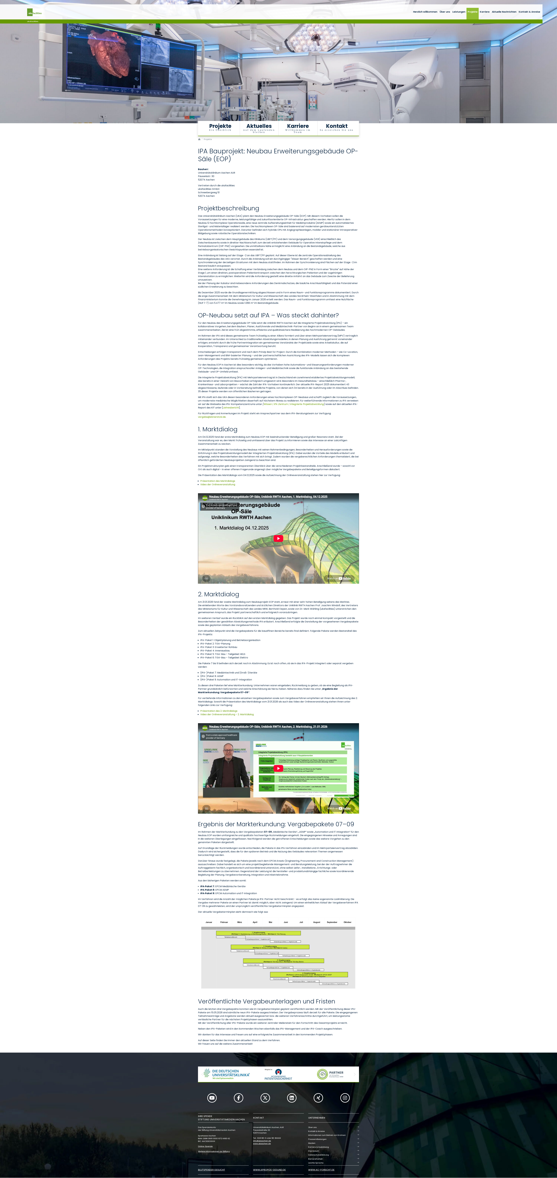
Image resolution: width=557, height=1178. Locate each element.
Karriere (485, 11)
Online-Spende (205, 1146)
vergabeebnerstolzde (212, 417)
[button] (202, 1074)
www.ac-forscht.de (321, 1169)
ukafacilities (32, 21)
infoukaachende (262, 1141)
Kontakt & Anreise (529, 11)
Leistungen (458, 11)
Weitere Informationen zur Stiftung (214, 1151)
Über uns (445, 11)
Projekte (473, 11)
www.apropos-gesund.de (269, 1169)
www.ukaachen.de (262, 1143)
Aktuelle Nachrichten (504, 11)
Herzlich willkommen (425, 11)
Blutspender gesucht (211, 1169)
